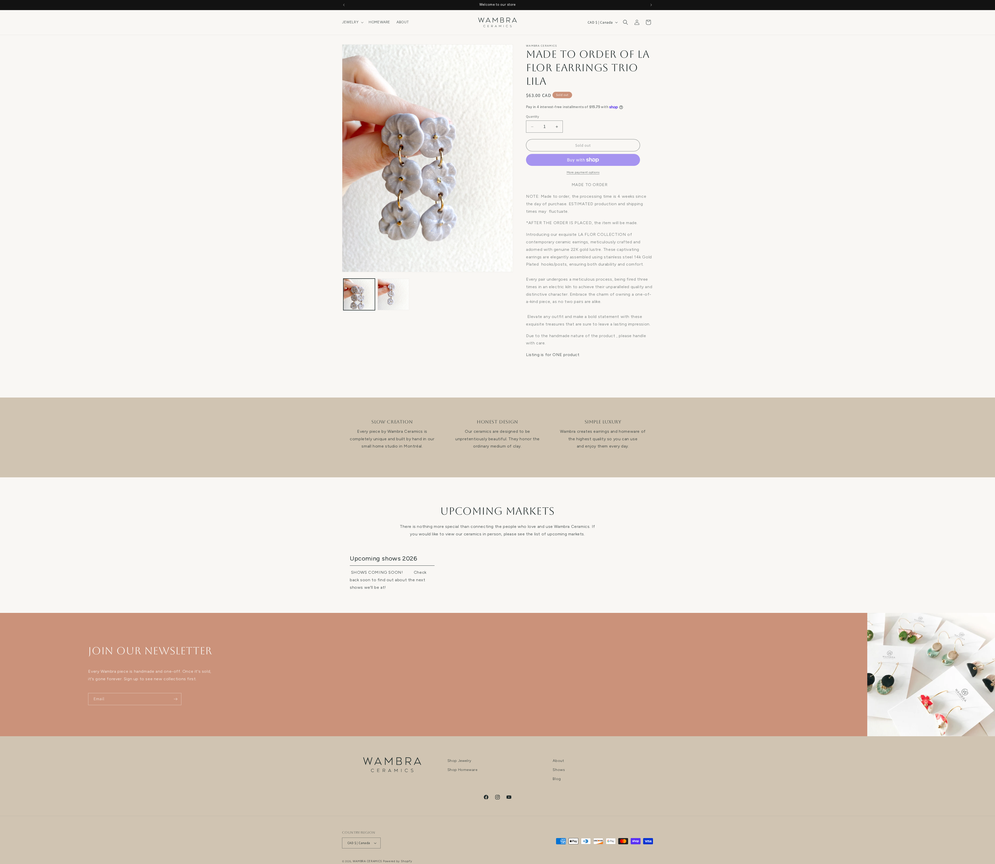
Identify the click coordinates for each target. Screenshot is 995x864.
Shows (559, 770)
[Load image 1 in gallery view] (359, 294)
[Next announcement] (651, 5)
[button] (352, 22)
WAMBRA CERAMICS (367, 861)
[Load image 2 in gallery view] (393, 294)
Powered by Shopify (397, 861)
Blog (557, 779)
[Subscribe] (175, 699)
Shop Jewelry (459, 761)
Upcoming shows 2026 (383, 558)
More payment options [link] (583, 172)
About (558, 761)
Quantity (532, 116)
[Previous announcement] (344, 5)
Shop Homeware (462, 770)
